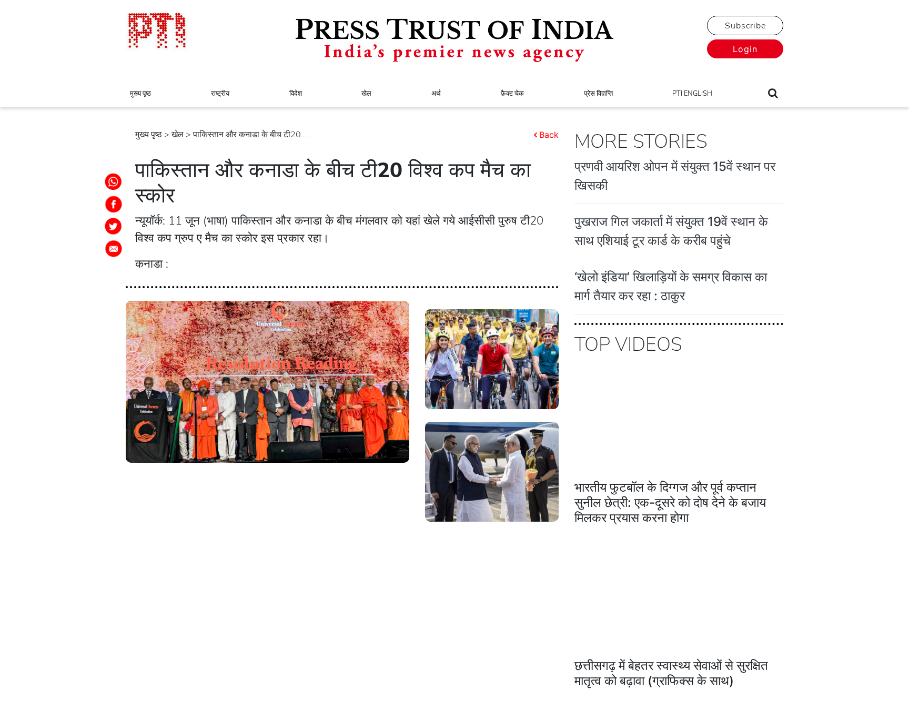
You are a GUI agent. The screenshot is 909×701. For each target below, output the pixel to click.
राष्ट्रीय (220, 93)
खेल (366, 93)
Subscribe (745, 26)
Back (549, 134)
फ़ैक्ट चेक (512, 93)
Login (745, 49)
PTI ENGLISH (692, 93)
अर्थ (436, 93)
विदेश (295, 93)
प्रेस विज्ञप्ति (598, 93)
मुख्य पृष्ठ (140, 93)
